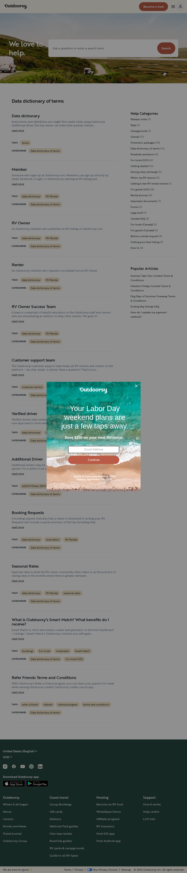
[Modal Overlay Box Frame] (94, 436)
